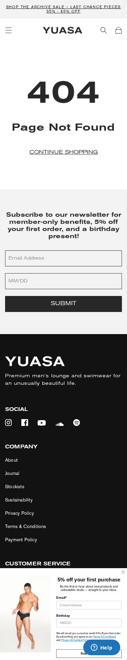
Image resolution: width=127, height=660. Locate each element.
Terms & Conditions (25, 526)
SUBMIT (63, 303)
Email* (61, 597)
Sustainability (19, 500)
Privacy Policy (19, 513)
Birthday (63, 615)
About (11, 460)
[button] (8, 30)
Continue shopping (63, 152)
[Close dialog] (123, 572)
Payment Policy (21, 540)
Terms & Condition (103, 637)
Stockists (14, 487)
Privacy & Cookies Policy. (75, 640)
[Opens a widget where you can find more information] (101, 648)
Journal (12, 473)
